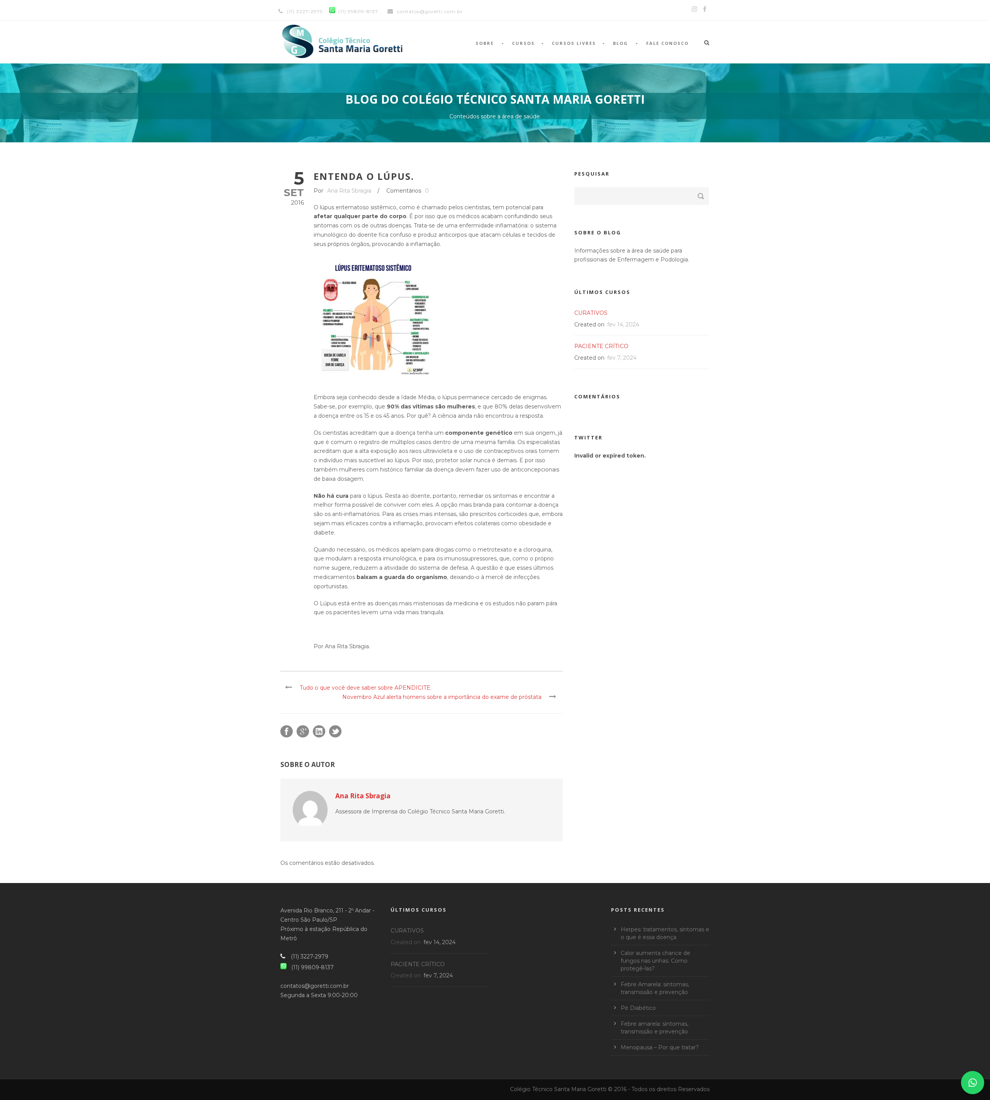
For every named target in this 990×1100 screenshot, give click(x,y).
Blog (620, 43)
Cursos (523, 43)
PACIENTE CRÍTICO (601, 346)
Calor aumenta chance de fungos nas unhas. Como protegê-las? (655, 961)
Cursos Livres (574, 43)
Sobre (485, 43)
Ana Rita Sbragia (349, 190)
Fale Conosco (667, 43)
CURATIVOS (591, 312)
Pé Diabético (638, 1007)
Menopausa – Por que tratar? (660, 1047)
